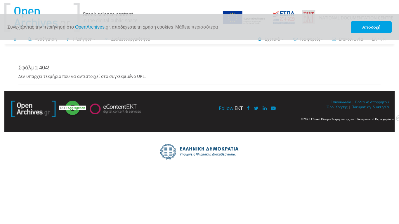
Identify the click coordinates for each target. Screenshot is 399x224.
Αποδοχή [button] (371, 27)
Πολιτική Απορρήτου (372, 101)
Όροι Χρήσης (337, 106)
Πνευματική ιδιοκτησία (370, 106)
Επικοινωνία (341, 101)
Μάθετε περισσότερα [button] (196, 26)
